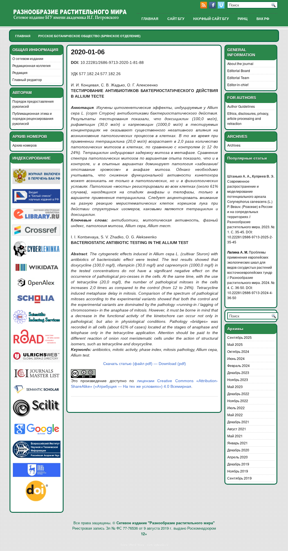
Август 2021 (236, 428)
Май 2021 (235, 435)
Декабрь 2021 (238, 421)
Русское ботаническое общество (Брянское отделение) (89, 36)
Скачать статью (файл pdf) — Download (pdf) (144, 363)
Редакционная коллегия (31, 65)
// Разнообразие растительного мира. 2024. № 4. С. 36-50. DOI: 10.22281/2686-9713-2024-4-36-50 (250, 287)
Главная (22, 36)
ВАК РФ (262, 19)
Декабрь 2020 (238, 449)
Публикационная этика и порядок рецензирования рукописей (32, 118)
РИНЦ (243, 19)
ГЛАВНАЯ (149, 19)
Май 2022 (235, 414)
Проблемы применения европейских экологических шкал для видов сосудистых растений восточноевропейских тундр (249, 262)
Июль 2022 (236, 407)
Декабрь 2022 (238, 393)
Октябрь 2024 (238, 351)
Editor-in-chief (237, 84)
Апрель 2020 (237, 456)
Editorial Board (238, 70)
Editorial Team (238, 77)
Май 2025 (235, 344)
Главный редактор (27, 79)
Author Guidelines (241, 106)
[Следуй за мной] (222, 7)
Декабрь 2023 (238, 372)
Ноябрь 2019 (237, 471)
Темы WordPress (132, 544)
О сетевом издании (27, 58)
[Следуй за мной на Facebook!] (213, 7)
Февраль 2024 (238, 365)
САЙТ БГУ (175, 19)
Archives (233, 145)
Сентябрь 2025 (239, 337)
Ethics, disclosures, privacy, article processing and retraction (248, 118)
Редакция (20, 72)
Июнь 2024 (236, 358)
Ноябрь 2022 (237, 400)
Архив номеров (24, 145)
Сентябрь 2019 (239, 478)
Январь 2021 (237, 442)
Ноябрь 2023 (237, 379)
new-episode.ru (157, 544)
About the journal (240, 63)
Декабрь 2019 (238, 464)
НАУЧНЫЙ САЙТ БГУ (211, 19)
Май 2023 (235, 386)
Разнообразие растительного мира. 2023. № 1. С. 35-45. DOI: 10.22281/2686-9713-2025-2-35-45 (250, 231)
